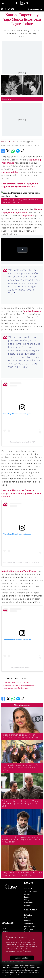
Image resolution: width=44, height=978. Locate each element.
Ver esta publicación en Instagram (17, 414)
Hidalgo (27, 900)
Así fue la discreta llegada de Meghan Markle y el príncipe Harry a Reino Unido (21, 803)
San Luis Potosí (30, 891)
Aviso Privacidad (8, 961)
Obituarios (28, 929)
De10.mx (27, 918)
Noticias (5, 931)
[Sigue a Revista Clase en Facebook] (2, 9)
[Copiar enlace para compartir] (23, 151)
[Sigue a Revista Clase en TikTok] (6, 9)
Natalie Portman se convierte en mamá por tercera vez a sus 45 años (21, 736)
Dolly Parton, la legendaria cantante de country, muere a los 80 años (22, 873)
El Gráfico (28, 915)
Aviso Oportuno (30, 926)
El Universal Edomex (29, 904)
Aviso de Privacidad (23, 951)
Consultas (19, 961)
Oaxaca (27, 894)
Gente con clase (8, 142)
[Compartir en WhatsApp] (13, 151)
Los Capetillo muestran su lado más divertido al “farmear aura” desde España (20, 767)
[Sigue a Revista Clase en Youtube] (13, 9)
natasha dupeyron (21, 688)
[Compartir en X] (8, 151)
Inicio (4, 928)
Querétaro (28, 889)
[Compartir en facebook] (3, 151)
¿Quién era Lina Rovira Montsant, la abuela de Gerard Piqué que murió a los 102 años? (21, 839)
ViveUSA (27, 921)
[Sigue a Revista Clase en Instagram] (9, 9)
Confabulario (29, 924)
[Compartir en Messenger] (18, 151)
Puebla (27, 897)
